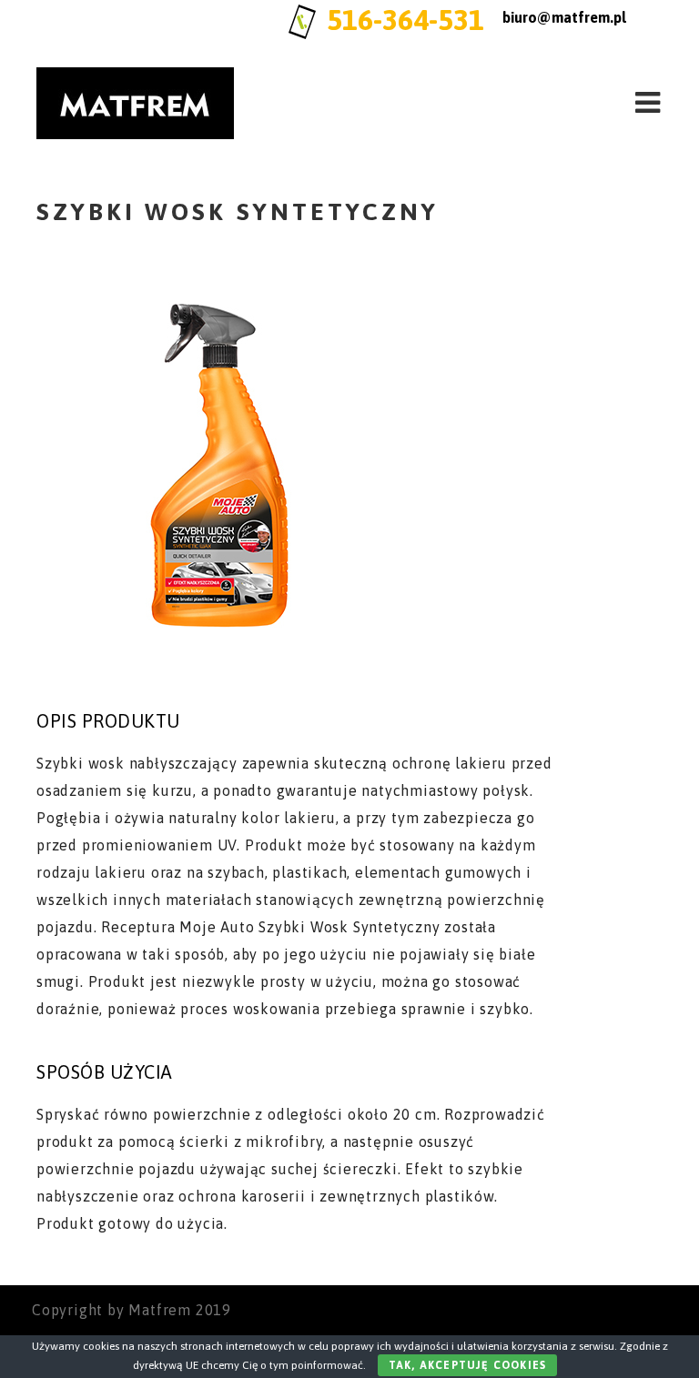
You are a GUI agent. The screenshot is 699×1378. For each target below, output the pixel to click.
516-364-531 (405, 19)
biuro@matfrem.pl (564, 17)
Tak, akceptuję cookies (467, 1365)
